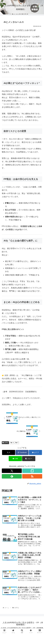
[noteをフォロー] (32, 470)
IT (17, 442)
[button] (28, 458)
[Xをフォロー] (12, 470)
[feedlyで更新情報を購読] (12, 476)
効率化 (6, 442)
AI (13, 442)
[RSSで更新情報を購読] (32, 476)
